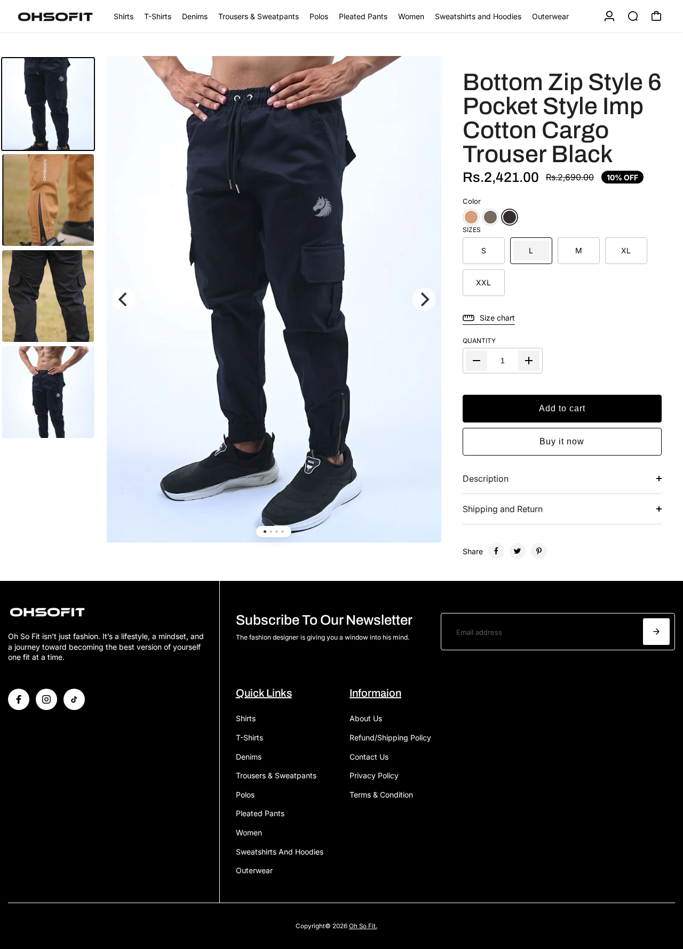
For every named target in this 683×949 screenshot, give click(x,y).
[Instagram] (46, 699)
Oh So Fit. (363, 926)
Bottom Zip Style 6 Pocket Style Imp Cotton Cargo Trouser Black (562, 118)
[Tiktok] (74, 699)
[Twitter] (518, 551)
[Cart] (656, 16)
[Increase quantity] (528, 360)
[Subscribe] (656, 631)
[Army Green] (490, 217)
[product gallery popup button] (421, 83)
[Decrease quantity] (476, 360)
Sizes (472, 230)
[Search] (633, 16)
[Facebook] (496, 551)
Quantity (479, 341)
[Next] (424, 299)
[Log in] (609, 16)
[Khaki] (471, 217)
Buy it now (561, 441)
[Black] (509, 217)
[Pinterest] (539, 551)
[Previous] (124, 299)
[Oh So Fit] (60, 16)
